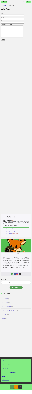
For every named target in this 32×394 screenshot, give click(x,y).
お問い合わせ (5, 380)
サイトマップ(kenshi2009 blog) (9, 372)
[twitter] (20, 274)
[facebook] (15, 274)
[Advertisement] (16, 109)
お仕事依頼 (5, 368)
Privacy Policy (5, 376)
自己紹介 (5, 314)
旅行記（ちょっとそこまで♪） (10, 310)
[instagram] (17, 274)
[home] (12, 274)
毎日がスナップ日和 (11, 231)
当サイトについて (6, 364)
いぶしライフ (9, 228)
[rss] (16, 387)
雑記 (4, 318)
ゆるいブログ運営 (7, 306)
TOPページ (5, 5)
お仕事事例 (5, 298)
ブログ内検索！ (16, 287)
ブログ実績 (9, 233)
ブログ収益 (5, 302)
